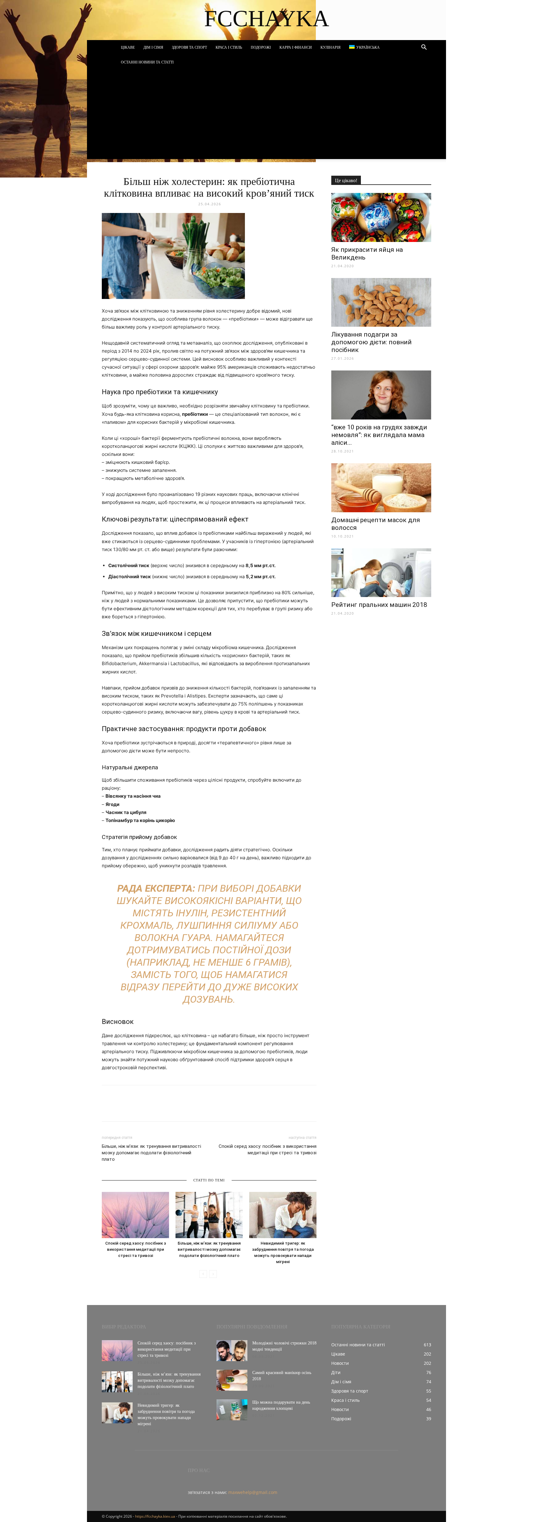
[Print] (207, 1109)
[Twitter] (136, 1109)
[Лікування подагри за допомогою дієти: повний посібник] (381, 302)
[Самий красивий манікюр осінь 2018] (232, 1380)
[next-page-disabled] (213, 1274)
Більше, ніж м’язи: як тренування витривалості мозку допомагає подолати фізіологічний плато (151, 1153)
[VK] (122, 1109)
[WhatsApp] (179, 1109)
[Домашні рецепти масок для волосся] (381, 487)
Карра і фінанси (295, 47)
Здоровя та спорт (189, 47)
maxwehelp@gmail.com (252, 1492)
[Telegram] (165, 1109)
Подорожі (261, 47)
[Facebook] (108, 1109)
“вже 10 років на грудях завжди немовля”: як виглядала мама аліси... (379, 434)
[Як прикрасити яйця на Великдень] (381, 217)
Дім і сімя (153, 47)
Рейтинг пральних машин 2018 (379, 604)
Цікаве (128, 47)
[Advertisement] (266, 116)
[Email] (193, 1109)
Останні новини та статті (147, 62)
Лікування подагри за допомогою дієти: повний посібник (371, 342)
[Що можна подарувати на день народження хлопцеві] (232, 1410)
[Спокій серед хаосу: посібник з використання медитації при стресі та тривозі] (135, 1215)
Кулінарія (330, 47)
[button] (423, 48)
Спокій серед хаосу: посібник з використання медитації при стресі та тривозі (267, 1150)
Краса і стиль (229, 47)
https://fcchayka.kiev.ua (155, 1516)
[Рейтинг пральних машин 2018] (381, 572)
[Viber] (150, 1109)
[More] (221, 1109)
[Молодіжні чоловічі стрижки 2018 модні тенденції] (232, 1350)
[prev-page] (203, 1274)
